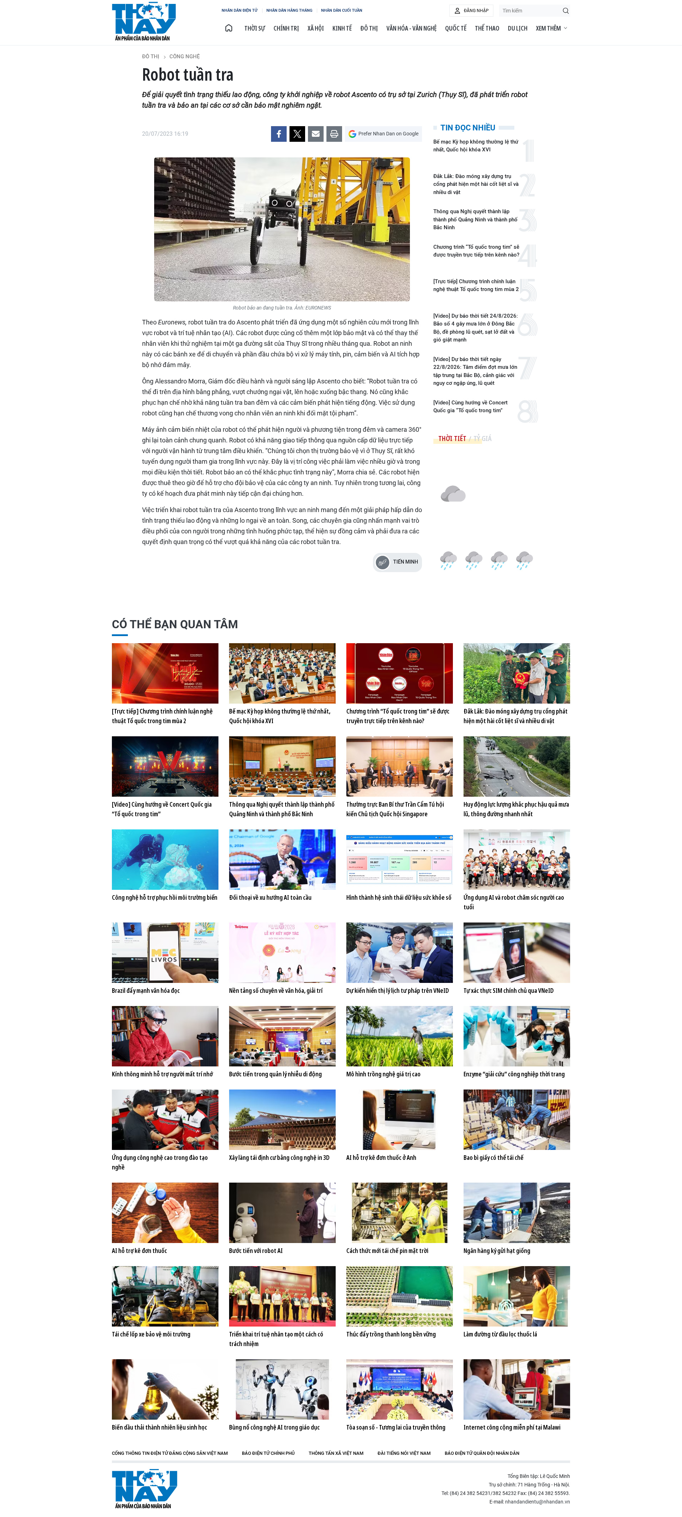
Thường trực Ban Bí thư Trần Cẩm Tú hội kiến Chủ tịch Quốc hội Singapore (395, 809)
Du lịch (517, 28)
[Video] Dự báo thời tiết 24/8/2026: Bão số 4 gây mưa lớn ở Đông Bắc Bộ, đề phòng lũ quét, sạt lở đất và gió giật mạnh (475, 328)
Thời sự (254, 28)
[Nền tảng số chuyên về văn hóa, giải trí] (282, 952)
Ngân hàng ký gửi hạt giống (497, 1250)
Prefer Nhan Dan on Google (388, 133)
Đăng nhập (476, 10)
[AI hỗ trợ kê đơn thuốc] (165, 1213)
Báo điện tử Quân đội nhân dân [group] (482, 1453)
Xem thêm (548, 28)
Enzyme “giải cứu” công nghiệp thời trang (514, 1074)
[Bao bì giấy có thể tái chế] (517, 1120)
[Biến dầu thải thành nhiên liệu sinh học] (165, 1389)
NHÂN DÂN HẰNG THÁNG (289, 10)
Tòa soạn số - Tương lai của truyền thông (395, 1427)
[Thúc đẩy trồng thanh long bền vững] (399, 1296)
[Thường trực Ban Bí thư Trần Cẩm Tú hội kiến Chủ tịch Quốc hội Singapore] (399, 766)
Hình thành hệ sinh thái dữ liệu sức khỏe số (398, 897)
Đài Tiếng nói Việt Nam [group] (404, 1453)
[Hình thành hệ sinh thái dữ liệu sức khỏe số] (399, 859)
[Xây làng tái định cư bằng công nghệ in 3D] (282, 1120)
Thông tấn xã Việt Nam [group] (336, 1453)
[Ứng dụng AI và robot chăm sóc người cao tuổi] (517, 859)
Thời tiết (452, 438)
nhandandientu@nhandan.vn (537, 1502)
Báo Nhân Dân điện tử (144, 1488)
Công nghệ (184, 56)
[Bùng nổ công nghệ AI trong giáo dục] (282, 1389)
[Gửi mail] (316, 134)
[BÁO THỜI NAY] (229, 28)
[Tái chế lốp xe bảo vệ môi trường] (165, 1296)
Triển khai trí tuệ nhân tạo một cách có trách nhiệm (276, 1339)
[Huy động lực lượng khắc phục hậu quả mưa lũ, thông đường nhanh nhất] (517, 766)
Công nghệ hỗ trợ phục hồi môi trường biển (164, 897)
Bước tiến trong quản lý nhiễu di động (275, 1074)
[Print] (334, 134)
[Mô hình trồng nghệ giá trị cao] (399, 1036)
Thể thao (487, 28)
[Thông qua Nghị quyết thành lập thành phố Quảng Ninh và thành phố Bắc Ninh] (282, 766)
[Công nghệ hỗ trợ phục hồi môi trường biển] (165, 859)
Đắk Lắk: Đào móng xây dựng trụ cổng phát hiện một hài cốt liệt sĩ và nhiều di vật (476, 184)
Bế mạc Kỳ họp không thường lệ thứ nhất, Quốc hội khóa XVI (475, 146)
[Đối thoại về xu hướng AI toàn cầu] (282, 859)
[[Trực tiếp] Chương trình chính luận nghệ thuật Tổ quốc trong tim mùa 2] (165, 673)
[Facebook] (279, 134)
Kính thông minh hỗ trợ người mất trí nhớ (162, 1074)
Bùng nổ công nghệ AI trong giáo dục (274, 1427)
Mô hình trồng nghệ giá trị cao (383, 1074)
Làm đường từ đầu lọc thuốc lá (500, 1334)
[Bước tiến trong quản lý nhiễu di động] (282, 1036)
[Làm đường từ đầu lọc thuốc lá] (517, 1296)
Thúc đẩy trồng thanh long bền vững (391, 1334)
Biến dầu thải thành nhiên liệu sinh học (159, 1427)
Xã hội (316, 28)
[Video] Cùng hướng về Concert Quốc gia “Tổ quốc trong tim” (470, 406)
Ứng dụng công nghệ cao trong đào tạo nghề (160, 1162)
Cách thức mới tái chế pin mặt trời (387, 1250)
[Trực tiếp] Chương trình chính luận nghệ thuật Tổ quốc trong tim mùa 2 (476, 285)
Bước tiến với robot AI (256, 1250)
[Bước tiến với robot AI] (282, 1213)
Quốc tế (455, 28)
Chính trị (286, 28)
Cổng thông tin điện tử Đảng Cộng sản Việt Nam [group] (170, 1453)
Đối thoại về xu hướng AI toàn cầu (270, 897)
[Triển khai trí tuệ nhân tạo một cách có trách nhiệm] (282, 1296)
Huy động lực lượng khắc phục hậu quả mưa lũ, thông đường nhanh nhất (516, 809)
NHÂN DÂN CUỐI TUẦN (341, 10)
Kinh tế (342, 28)
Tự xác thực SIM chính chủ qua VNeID (509, 990)
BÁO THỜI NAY (144, 21)
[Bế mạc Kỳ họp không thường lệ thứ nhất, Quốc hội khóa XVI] (282, 673)
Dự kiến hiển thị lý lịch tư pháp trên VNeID (397, 990)
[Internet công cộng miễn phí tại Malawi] (517, 1389)
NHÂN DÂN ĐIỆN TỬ (240, 10)
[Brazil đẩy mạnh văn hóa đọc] (165, 952)
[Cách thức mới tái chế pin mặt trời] (399, 1213)
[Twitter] (297, 134)
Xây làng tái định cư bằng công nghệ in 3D (279, 1157)
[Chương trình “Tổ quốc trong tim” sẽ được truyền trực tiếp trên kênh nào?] (399, 673)
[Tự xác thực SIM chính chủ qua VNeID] (517, 952)
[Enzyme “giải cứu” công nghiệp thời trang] (517, 1036)
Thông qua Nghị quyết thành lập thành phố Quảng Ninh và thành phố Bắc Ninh (475, 219)
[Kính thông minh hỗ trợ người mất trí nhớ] (165, 1036)
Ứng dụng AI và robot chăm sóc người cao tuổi (514, 902)
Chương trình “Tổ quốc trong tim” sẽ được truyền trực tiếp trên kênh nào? (476, 251)
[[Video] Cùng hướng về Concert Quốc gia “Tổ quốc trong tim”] (165, 766)
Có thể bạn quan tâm (175, 624)
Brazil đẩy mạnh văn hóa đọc (146, 990)
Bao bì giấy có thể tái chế (494, 1157)
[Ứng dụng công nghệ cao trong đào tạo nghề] (165, 1120)
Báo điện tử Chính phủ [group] (268, 1453)
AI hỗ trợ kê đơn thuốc (139, 1250)
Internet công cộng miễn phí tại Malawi (512, 1427)
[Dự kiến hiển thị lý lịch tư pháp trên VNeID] (399, 952)
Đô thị (369, 28)
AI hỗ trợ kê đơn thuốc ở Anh (381, 1157)
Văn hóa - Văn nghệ (411, 28)
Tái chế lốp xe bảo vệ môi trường (151, 1334)
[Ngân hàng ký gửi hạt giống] (517, 1213)
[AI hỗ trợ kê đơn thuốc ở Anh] (399, 1120)
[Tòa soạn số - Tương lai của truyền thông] (399, 1389)
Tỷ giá (482, 438)
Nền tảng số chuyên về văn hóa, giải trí (276, 990)
